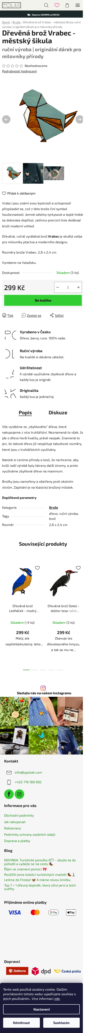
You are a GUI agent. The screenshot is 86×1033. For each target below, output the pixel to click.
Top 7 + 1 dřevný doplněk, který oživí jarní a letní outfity (40, 887)
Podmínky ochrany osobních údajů (29, 834)
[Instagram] (19, 794)
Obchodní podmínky (19, 815)
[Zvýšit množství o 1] (78, 287)
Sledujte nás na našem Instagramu (44, 693)
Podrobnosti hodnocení (19, 71)
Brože (53, 507)
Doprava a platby (17, 841)
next (81, 585)
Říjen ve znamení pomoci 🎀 (25, 869)
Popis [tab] (25, 412)
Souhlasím (61, 1023)
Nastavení (41, 1009)
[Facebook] (9, 794)
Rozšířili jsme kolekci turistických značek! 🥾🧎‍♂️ (40, 874)
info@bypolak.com (28, 772)
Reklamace (12, 828)
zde (57, 998)
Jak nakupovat (14, 822)
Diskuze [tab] (58, 412)
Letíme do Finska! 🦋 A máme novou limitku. (37, 880)
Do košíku (43, 300)
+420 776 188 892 (28, 782)
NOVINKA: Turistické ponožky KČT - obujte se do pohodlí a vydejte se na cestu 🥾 (40, 862)
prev (4, 585)
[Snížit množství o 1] (57, 287)
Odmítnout (21, 1023)
